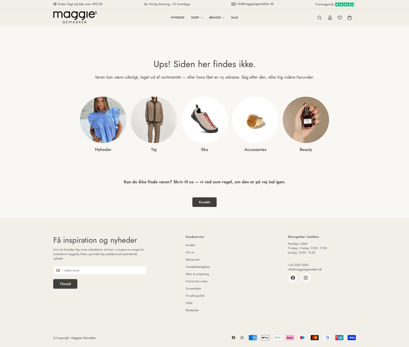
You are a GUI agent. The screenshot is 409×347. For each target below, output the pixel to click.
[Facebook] (293, 278)
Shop (195, 17)
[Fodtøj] (204, 120)
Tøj (154, 149)
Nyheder (177, 17)
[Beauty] (306, 120)
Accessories (255, 149)
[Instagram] (306, 278)
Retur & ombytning (197, 274)
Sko (204, 149)
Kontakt (204, 202)
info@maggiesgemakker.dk (305, 269)
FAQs (189, 303)
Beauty (306, 149)
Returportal (192, 259)
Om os (190, 252)
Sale (234, 17)
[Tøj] (154, 120)
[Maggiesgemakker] (75, 17)
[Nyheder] (103, 120)
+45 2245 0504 (298, 265)
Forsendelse (193, 288)
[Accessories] (255, 120)
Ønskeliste (192, 310)
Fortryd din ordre (196, 281)
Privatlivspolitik (195, 296)
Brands (215, 17)
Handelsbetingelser (198, 267)
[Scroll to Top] (401, 324)
